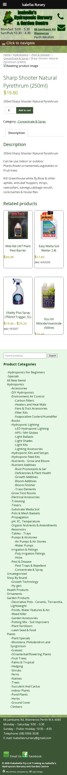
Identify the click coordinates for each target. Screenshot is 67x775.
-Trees (15, 682)
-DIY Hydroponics (22, 392)
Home (7, 54)
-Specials (13, 376)
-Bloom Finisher (24, 485)
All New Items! (16, 380)
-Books (15, 421)
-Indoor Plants (20, 690)
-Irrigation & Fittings (24, 550)
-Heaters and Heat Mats (30, 404)
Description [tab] (16, 133)
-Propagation (20, 517)
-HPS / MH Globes (26, 433)
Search (52, 355)
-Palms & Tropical (22, 662)
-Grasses (16, 650)
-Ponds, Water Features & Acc (30, 610)
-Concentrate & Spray (28, 56)
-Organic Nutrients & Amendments (34, 525)
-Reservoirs (18, 529)
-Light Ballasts (23, 437)
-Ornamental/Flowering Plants (31, 654)
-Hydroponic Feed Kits (25, 457)
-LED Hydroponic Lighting (31, 429)
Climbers (16, 707)
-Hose (18, 557)
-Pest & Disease (40, 54)
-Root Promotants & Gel (30, 469)
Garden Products (18, 598)
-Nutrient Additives (23, 465)
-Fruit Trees (18, 658)
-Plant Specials (20, 638)
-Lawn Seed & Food (23, 630)
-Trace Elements (25, 489)
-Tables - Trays (21, 533)
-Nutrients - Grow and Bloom (30, 461)
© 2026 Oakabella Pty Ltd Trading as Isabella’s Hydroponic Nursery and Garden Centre (29, 765)
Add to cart (25, 110)
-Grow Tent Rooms (23, 493)
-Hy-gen (16, 586)
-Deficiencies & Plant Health (32, 473)
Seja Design (37, 771)
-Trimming (18, 501)
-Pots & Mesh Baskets (25, 513)
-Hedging (17, 666)
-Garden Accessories (24, 618)
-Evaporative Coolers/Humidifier (35, 417)
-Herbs (15, 699)
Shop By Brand (17, 578)
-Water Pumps (23, 545)
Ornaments (14, 594)
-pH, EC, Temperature (25, 521)
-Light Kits (21, 445)
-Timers (16, 505)
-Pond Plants (19, 694)
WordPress (10, 771)
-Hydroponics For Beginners (26, 372)
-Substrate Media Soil (25, 509)
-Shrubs (16, 670)
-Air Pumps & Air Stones (30, 541)
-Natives (16, 678)
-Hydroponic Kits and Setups (30, 453)
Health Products (18, 590)
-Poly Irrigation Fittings (29, 553)
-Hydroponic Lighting (25, 425)
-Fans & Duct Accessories (30, 408)
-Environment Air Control (27, 396)
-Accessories (19, 388)
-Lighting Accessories (28, 449)
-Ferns (15, 674)
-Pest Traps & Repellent (30, 566)
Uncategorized (17, 574)
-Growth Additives (26, 477)
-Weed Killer (19, 614)
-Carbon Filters (24, 401)
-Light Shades (23, 441)
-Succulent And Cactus (25, 686)
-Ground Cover (20, 703)
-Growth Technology (24, 582)
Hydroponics (20, 54)
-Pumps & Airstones (24, 537)
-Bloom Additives (25, 481)
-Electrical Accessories (25, 497)
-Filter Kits (21, 413)
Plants (11, 634)
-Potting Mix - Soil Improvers (30, 622)
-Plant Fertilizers (22, 626)
